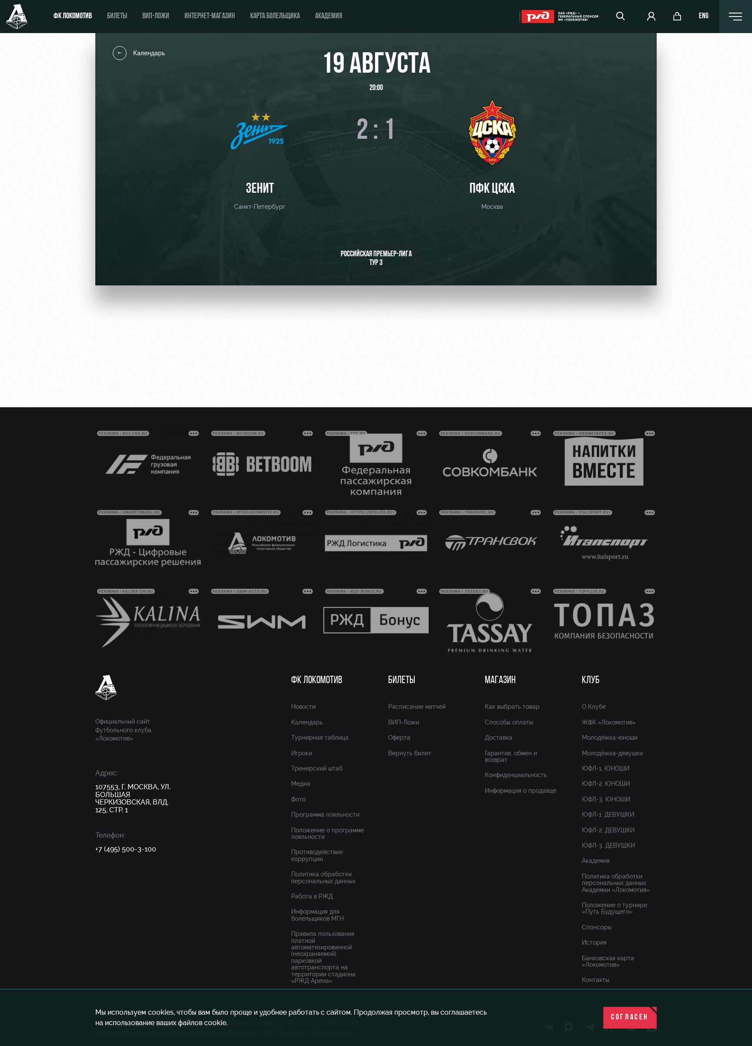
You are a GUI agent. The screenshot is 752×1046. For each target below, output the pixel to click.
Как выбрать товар (512, 706)
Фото (298, 799)
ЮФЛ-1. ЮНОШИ (605, 768)
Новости (303, 706)
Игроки (301, 753)
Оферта (399, 737)
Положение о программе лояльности (327, 833)
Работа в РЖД (312, 896)
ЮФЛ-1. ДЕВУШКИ (608, 814)
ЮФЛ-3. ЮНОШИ (606, 799)
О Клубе (594, 706)
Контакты (595, 979)
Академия (328, 16)
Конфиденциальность (516, 774)
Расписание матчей (417, 706)
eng (703, 16)
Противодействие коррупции (317, 855)
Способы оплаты (509, 722)
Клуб (591, 680)
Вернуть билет (409, 753)
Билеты (117, 16)
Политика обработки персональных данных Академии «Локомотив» (616, 883)
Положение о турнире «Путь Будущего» (614, 908)
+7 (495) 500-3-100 (125, 849)
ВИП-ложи (155, 16)
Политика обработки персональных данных (323, 877)
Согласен (630, 1018)
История (594, 942)
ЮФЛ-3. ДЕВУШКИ (608, 845)
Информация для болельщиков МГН (317, 915)
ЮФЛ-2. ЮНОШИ (606, 783)
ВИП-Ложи (403, 722)
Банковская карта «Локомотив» (608, 961)
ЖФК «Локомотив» (609, 722)
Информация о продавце (520, 790)
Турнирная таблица (320, 737)
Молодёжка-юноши (610, 737)
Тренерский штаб (316, 768)
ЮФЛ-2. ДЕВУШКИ (608, 830)
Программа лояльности (325, 814)
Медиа (300, 783)
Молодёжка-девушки (612, 753)
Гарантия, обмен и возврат (511, 756)
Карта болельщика (275, 16)
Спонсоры (596, 927)
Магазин (500, 680)
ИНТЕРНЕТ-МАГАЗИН (210, 16)
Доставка (498, 737)
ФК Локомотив (73, 16)
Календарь (149, 53)
